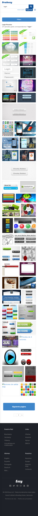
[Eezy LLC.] (19, 481)
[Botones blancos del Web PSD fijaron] (10, 60)
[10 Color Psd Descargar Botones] (8, 198)
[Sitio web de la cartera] (11, 210)
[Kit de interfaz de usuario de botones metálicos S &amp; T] (28, 253)
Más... (6, 470)
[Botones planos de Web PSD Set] (10, 35)
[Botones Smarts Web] (7, 225)
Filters (19, 19)
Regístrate (29, 9)
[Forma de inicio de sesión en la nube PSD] (10, 48)
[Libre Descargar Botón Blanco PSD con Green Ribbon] (28, 187)
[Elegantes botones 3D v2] (9, 312)
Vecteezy (7, 437)
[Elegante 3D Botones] (29, 297)
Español (7, 461)
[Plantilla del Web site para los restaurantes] (10, 283)
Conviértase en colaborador (9, 444)
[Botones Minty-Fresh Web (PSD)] (26, 97)
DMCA (27, 443)
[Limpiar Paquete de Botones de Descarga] (9, 328)
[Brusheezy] (7, 2)
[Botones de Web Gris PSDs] (19, 111)
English (6, 458)
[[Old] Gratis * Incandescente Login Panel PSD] (28, 72)
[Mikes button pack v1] (9, 97)
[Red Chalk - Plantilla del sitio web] (10, 269)
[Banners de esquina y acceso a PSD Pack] (28, 35)
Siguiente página (19, 407)
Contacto (28, 469)
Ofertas (28, 434)
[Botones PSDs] (30, 374)
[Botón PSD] (13, 374)
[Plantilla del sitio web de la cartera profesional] (28, 283)
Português (8, 464)
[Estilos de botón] (28, 389)
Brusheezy (8, 434)
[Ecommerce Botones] (28, 357)
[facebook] (10, 486)
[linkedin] (27, 486)
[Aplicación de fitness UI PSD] (25, 128)
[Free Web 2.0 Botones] (10, 187)
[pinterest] (17, 486)
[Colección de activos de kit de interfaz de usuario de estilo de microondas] (27, 85)
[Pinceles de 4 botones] (27, 342)
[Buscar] (31, 6)
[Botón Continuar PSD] (26, 328)
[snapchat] (24, 486)
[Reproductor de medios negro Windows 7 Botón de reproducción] (10, 357)
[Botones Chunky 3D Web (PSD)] (19, 171)
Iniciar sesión (21, 9)
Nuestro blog (28, 465)
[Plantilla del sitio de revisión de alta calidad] (11, 297)
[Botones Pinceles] (25, 225)
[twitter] (14, 486)
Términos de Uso (10, 499)
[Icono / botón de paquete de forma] (28, 210)
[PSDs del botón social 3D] (7, 128)
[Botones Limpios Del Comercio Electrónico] (11, 253)
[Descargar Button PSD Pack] (28, 48)
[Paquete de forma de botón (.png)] (26, 198)
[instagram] (21, 486)
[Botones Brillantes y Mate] (25, 239)
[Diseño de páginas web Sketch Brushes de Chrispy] (7, 239)
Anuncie (28, 437)
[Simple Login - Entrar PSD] (10, 72)
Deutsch (7, 467)
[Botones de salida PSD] (11, 389)
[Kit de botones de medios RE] (10, 342)
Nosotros (28, 458)
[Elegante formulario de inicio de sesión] (9, 85)
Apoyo (27, 440)
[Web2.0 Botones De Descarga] (27, 312)
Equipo (27, 461)
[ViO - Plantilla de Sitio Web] (28, 269)
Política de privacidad (25, 499)
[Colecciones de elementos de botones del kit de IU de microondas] (28, 60)
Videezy (7, 440)
